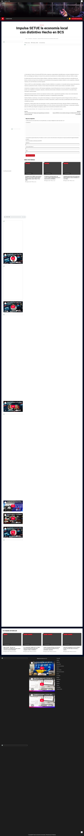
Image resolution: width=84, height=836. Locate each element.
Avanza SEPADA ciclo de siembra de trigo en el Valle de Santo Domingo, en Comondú (67, 113)
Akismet (76, 137)
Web (27, 150)
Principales (58, 687)
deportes (5, 634)
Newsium (48, 834)
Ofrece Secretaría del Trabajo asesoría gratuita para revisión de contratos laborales (36, 113)
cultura (58, 660)
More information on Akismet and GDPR (34, 140)
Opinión (58, 681)
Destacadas (28, 163)
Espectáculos (59, 669)
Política (58, 685)
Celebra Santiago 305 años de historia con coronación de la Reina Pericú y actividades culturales (51, 648)
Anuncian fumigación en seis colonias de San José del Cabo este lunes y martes (71, 648)
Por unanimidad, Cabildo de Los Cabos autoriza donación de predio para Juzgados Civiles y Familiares (31, 648)
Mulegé (58, 677)
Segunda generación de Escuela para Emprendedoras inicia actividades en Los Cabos (71, 177)
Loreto (58, 673)
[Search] (67, 19)
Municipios (30, 634)
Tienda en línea (59, 689)
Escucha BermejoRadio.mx (77, 18)
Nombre (28, 142)
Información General (60, 671)
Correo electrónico (30, 146)
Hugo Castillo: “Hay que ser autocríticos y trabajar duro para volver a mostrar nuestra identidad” (11, 648)
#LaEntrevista (9, 18)
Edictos (58, 667)
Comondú (58, 658)
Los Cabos (25, 634)
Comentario (28, 122)
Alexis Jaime (28, 42)
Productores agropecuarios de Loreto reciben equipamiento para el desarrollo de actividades (52, 177)
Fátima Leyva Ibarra (13, 651)
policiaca (58, 683)
